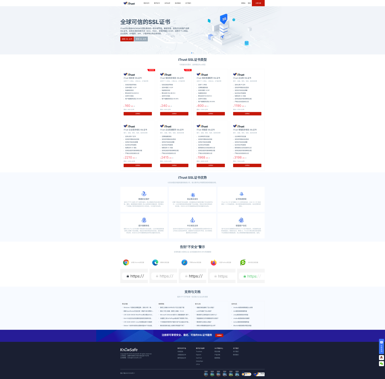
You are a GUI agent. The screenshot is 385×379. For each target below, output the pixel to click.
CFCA (198, 364)
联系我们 (236, 354)
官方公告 (198, 304)
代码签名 (180, 351)
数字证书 (157, 3)
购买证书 (146, 3)
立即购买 (137, 113)
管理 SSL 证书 (141, 39)
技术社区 (234, 304)
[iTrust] (259, 376)
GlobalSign (199, 361)
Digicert (198, 354)
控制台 (243, 3)
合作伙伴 (167, 3)
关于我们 (188, 3)
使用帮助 (161, 304)
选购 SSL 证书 (127, 39)
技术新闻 (178, 3)
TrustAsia (199, 351)
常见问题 (125, 304)
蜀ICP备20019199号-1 (127, 373)
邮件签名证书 (182, 358)
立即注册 (258, 3)
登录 (249, 3)
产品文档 (217, 354)
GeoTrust (199, 358)
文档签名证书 (182, 354)
